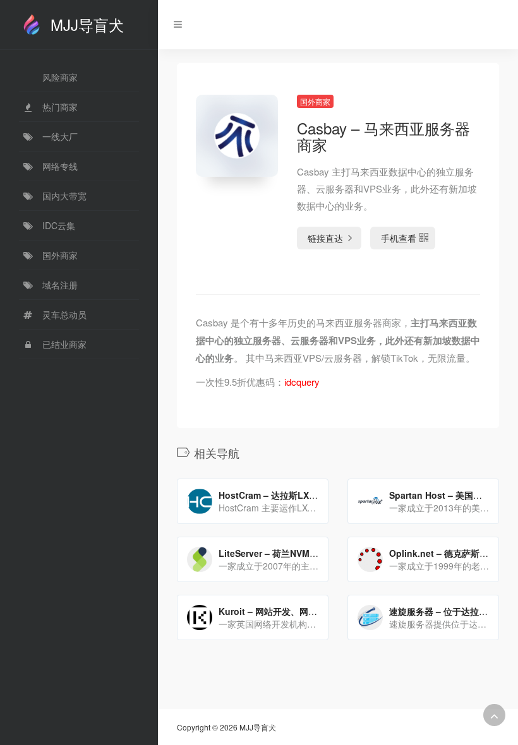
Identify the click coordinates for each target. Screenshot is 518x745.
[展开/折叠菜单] (174, 24)
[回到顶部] (494, 715)
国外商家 (315, 101)
